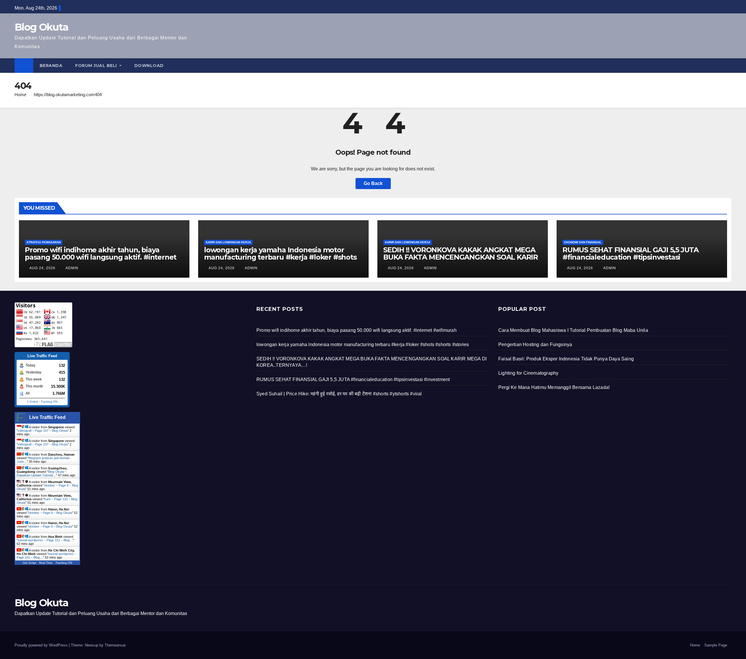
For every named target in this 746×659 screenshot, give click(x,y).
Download (149, 65)
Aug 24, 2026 (42, 268)
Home (20, 94)
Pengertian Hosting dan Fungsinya (535, 344)
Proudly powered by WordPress (42, 645)
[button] (727, 65)
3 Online (32, 401)
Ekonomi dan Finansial (582, 242)
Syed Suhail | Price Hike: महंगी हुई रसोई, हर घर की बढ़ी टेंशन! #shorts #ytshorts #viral (339, 393)
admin (71, 268)
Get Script (29, 562)
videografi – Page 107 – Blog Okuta (43, 430)
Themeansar (115, 645)
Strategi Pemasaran (44, 242)
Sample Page (715, 645)
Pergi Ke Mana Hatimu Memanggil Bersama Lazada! (554, 387)
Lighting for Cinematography (528, 373)
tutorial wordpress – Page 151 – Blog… (45, 540)
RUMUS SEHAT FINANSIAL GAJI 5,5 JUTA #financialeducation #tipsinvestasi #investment (630, 257)
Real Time (45, 562)
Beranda (51, 65)
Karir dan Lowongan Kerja (228, 242)
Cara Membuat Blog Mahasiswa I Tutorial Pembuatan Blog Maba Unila (573, 330)
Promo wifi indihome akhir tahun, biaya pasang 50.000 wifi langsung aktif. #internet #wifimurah (100, 257)
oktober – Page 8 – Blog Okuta (50, 512)
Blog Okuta (41, 27)
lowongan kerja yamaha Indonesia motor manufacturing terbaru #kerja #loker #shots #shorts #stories (280, 257)
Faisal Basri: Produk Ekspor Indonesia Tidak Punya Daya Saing (566, 358)
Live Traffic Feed (47, 417)
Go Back (373, 183)
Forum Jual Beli (96, 65)
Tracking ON (49, 401)
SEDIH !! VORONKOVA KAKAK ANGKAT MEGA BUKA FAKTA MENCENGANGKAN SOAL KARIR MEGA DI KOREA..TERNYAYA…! (460, 257)
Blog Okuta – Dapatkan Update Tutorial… (41, 473)
